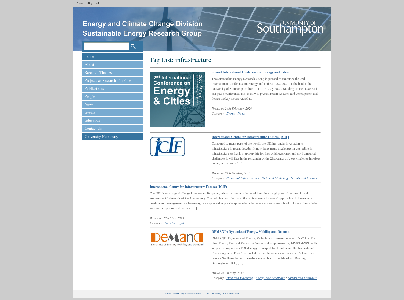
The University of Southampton (222, 293)
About (89, 64)
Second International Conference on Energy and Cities (250, 72)
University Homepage (101, 136)
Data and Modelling (275, 178)
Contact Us (93, 128)
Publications (94, 88)
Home (89, 56)
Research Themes (98, 72)
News (89, 104)
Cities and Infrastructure (242, 178)
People (90, 96)
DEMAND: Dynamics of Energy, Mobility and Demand (251, 231)
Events (90, 112)
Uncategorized (174, 223)
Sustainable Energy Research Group (184, 293)
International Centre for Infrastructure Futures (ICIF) (250, 136)
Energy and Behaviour (270, 277)
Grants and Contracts (305, 178)
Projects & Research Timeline (108, 80)
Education (92, 120)
